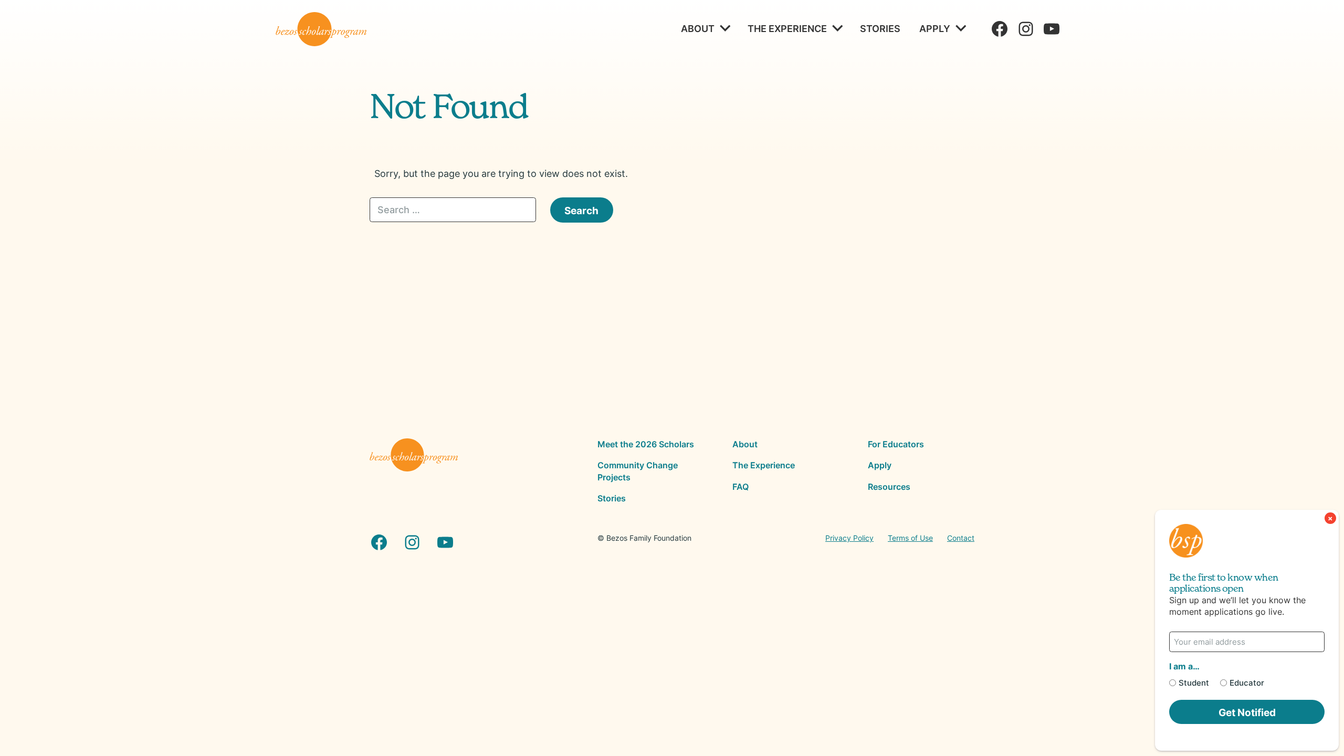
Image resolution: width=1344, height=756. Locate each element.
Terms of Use (910, 538)
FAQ (740, 486)
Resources (889, 486)
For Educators (896, 444)
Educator (1247, 682)
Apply (934, 28)
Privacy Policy (849, 538)
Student (1194, 682)
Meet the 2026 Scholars (645, 444)
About (698, 28)
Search (581, 210)
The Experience (787, 28)
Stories (880, 28)
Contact (960, 538)
